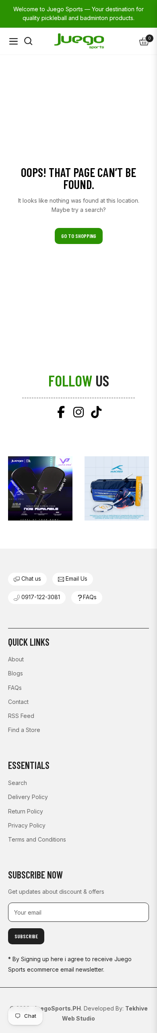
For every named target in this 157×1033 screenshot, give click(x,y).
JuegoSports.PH (57, 1008)
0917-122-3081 (40, 597)
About (16, 659)
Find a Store (24, 729)
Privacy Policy (26, 825)
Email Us (75, 578)
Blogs (15, 673)
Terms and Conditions (37, 839)
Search (17, 782)
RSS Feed (21, 715)
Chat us (30, 578)
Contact (18, 701)
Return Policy (25, 811)
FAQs (90, 597)
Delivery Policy (28, 796)
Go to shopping (78, 235)
